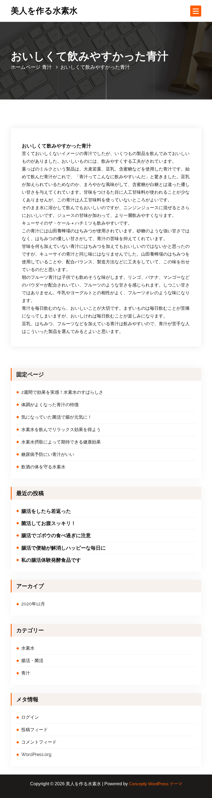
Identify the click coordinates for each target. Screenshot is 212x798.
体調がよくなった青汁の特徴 (50, 404)
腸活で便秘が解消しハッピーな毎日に (63, 548)
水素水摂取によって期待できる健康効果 (61, 442)
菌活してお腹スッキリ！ (48, 523)
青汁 (47, 67)
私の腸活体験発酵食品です (51, 560)
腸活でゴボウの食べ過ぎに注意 (56, 535)
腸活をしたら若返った (46, 511)
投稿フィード (34, 729)
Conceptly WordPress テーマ (155, 784)
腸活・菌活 (32, 660)
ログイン (30, 717)
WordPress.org (36, 754)
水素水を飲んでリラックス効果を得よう (61, 429)
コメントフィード (39, 742)
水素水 (28, 648)
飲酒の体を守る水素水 (43, 466)
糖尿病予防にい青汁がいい (47, 454)
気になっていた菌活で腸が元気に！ (56, 417)
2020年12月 (33, 604)
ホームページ (26, 67)
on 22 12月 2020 (49, 109)
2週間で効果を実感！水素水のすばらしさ (62, 392)
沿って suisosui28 (89, 109)
